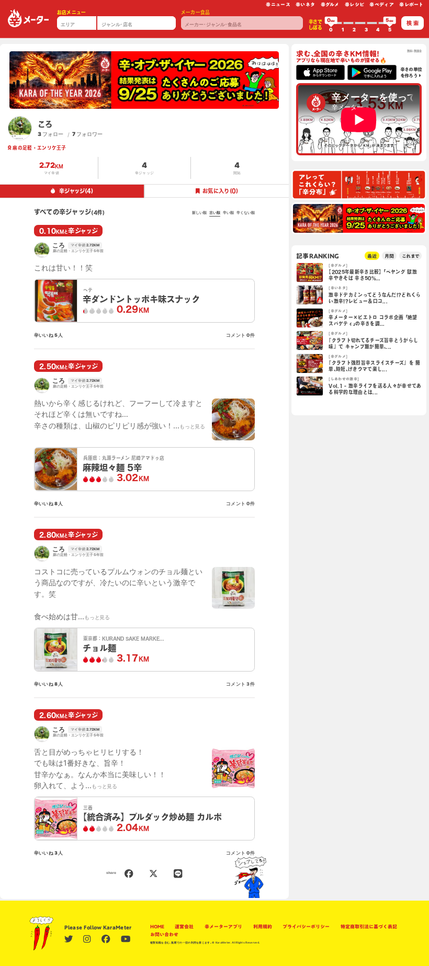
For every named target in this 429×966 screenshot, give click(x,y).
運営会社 (184, 926)
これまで (410, 256)
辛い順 (228, 213)
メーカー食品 (195, 12)
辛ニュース (278, 4)
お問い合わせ (164, 934)
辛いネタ (305, 4)
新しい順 (199, 213)
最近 (372, 256)
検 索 (413, 23)
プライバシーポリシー (306, 926)
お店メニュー (71, 12)
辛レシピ (354, 4)
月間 (389, 256)
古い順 (214, 213)
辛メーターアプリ (223, 926)
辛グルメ (330, 4)
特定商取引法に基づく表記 (369, 926)
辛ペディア (381, 4)
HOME (157, 926)
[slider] (331, 23)
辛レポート (411, 4)
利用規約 (262, 926)
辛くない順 (245, 213)
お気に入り (220, 191)
